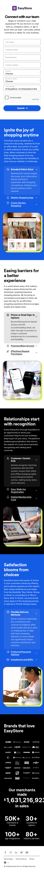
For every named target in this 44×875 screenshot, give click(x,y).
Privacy (31, 859)
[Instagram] (10, 852)
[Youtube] (26, 852)
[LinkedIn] (16, 852)
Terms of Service (21, 859)
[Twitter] (21, 852)
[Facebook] (5, 852)
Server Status (8, 859)
